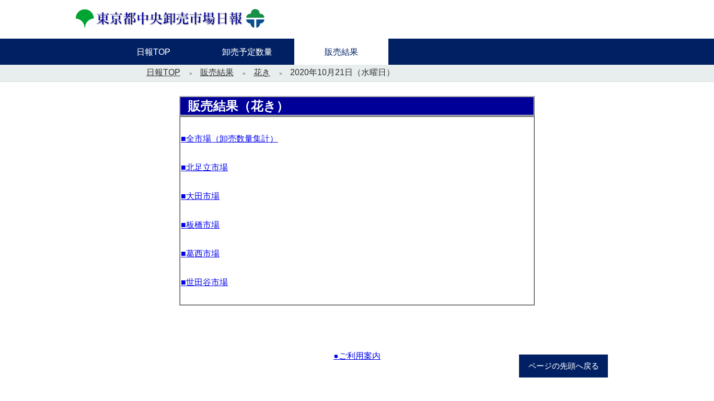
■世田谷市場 (204, 282)
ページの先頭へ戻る (563, 366)
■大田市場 (200, 196)
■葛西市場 (200, 253)
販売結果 (217, 72)
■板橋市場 (200, 224)
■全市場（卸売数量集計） (229, 138)
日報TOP (163, 72)
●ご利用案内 (357, 355)
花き (262, 72)
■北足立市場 (204, 167)
